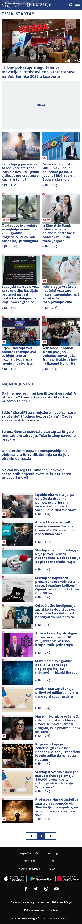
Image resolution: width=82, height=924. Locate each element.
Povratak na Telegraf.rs (12, 5)
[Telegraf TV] (56, 889)
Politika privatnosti (35, 909)
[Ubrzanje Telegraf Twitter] (36, 889)
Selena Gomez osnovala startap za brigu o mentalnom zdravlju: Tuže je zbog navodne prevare (39, 435)
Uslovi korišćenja (62, 902)
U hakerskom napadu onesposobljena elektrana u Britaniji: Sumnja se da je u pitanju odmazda (36, 454)
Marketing (28, 902)
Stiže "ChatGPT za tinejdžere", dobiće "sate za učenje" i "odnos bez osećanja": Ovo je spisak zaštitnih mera (39, 416)
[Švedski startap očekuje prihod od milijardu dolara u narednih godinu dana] (17, 698)
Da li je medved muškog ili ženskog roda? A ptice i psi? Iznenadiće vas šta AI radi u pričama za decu (39, 397)
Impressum (43, 902)
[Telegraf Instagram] (46, 889)
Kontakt (53, 909)
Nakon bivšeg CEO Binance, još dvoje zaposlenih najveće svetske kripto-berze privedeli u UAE (36, 474)
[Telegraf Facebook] (25, 889)
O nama (15, 902)
